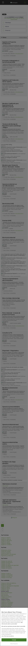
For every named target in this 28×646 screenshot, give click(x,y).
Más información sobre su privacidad (12, 623)
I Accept (14, 640)
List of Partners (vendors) (7, 636)
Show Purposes (14, 643)
